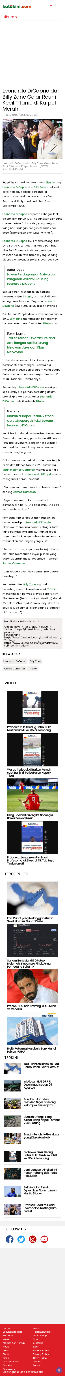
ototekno (38, 1343)
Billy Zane (40, 187)
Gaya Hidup (40, 1335)
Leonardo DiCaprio (15, 187)
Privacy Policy (41, 1350)
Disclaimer (9, 1369)
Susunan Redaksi (13, 1332)
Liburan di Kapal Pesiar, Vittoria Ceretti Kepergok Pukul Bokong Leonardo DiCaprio (30, 420)
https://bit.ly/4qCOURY (36, 627)
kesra (36, 1328)
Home (6, 1328)
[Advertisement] (32, 52)
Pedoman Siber (42, 1332)
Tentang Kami (11, 1361)
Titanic (50, 182)
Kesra (6, 1350)
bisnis (6, 1358)
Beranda (8, 1335)
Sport (36, 1339)
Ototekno (8, 1365)
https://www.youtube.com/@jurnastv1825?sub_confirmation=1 (31, 644)
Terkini (36, 1365)
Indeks (37, 1361)
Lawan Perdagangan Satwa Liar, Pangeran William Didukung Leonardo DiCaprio (31, 279)
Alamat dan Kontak (14, 1343)
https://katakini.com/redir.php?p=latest (29, 631)
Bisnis (6, 1354)
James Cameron (24, 470)
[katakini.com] (17, 6)
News (6, 1339)
